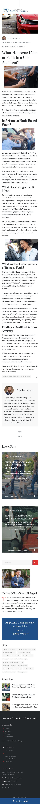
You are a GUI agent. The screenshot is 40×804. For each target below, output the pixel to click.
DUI (6, 753)
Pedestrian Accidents (9, 665)
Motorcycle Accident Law (10, 662)
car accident (24, 206)
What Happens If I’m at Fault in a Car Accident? (16, 376)
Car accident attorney (10, 42)
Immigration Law (8, 659)
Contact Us (8, 761)
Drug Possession (28, 655)
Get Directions (6, 788)
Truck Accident (10, 550)
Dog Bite (8, 496)
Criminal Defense (8, 655)
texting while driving (23, 201)
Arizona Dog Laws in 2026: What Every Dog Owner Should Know (18, 465)
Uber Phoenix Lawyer (9, 672)
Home (7, 728)
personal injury (20, 153)
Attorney (8, 731)
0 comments (20, 46)
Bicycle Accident (10, 756)
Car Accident (9, 751)
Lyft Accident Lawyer (21, 659)
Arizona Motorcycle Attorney (26, 649)
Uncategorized (22, 672)
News (21, 662)
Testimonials (9, 736)
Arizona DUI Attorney (9, 649)
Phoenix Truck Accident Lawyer (12, 668)
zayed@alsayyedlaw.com (14, 778)
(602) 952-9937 (12, 781)
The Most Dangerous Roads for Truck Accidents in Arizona (20, 517)
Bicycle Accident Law (9, 652)
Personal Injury (24, 42)
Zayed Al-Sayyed (14, 38)
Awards (7, 734)
